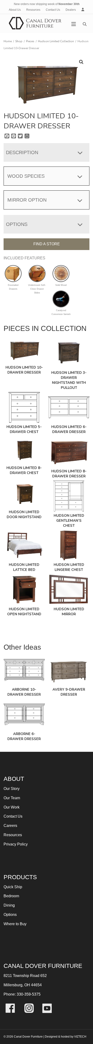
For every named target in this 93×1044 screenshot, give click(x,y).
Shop (18, 41)
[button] (81, 62)
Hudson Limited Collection (56, 41)
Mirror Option (26, 200)
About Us (15, 9)
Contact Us (53, 9)
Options (10, 915)
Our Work (12, 807)
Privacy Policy (16, 844)
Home (8, 41)
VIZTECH (80, 1036)
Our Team (12, 798)
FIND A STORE (46, 244)
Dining (9, 905)
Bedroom (11, 896)
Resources (33, 9)
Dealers (71, 9)
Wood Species (26, 176)
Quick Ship (13, 887)
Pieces (30, 41)
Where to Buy (15, 924)
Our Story (12, 789)
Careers (10, 826)
